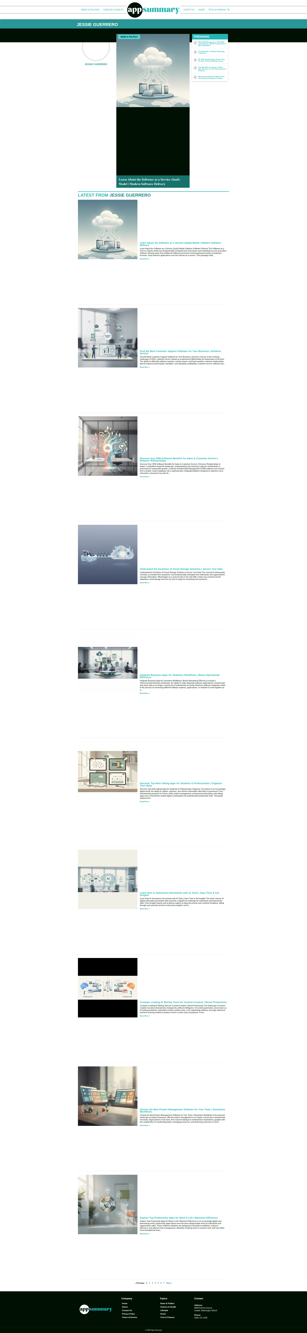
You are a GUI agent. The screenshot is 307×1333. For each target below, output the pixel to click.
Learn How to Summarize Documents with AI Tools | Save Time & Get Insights (179, 894)
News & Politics (90, 9)
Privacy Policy (128, 1314)
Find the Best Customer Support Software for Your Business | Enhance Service (180, 352)
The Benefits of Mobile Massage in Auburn (211, 52)
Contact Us (127, 1310)
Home (201, 9)
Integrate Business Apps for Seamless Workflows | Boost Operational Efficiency (179, 676)
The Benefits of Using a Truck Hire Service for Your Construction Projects (212, 69)
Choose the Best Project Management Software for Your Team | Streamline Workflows (182, 1110)
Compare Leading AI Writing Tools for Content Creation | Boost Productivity (183, 1002)
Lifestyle (189, 9)
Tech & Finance (217, 9)
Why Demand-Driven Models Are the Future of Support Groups (211, 77)
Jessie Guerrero (97, 24)
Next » (169, 1282)
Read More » (145, 259)
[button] (228, 10)
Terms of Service (129, 1317)
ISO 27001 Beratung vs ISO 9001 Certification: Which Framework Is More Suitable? (212, 43)
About (125, 1307)
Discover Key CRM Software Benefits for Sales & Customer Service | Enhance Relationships (179, 459)
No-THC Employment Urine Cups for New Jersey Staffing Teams (211, 60)
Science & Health (113, 9)
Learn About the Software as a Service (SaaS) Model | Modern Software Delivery (149, 181)
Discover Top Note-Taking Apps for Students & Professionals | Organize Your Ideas (181, 784)
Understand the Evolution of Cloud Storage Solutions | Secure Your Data (181, 569)
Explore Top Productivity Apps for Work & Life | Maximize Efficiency (179, 1217)
